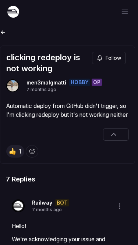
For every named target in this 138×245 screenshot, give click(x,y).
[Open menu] (125, 12)
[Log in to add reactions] (32, 151)
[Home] (13, 12)
